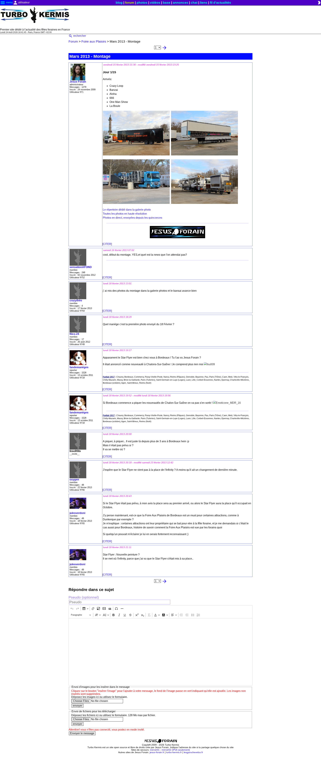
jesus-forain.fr (157, 752)
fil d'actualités (220, 2)
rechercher (77, 35)
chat (194, 2)
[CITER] (107, 244)
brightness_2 (319, 3)
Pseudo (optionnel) (84, 597)
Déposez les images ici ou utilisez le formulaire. (99, 697)
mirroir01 (154, 750)
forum (129, 2)
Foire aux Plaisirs (93, 41)
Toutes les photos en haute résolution (125, 213)
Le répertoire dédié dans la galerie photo (127, 209)
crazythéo (76, 300)
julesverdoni (77, 513)
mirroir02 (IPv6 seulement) (176, 750)
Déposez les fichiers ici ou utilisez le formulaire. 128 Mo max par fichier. (113, 715)
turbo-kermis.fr (174, 752)
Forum (73, 41)
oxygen (74, 479)
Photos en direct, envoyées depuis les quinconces (132, 217)
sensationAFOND (81, 267)
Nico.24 (74, 334)
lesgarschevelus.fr (193, 752)
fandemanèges (79, 367)
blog (119, 2)
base (166, 2)
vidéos (155, 2)
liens (203, 2)
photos (142, 2)
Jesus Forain (78, 81)
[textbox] (160, 651)
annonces (180, 2)
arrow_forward (164, 47)
